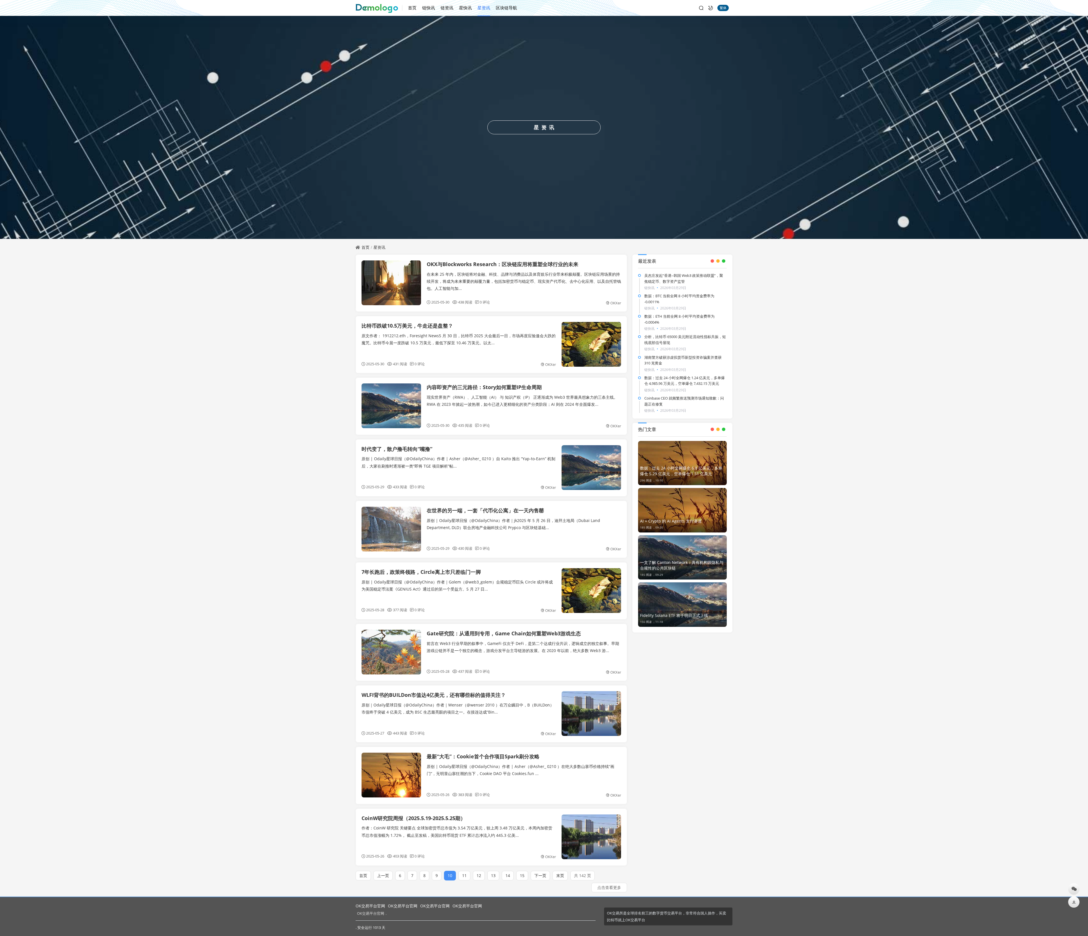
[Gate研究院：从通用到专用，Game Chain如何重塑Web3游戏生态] (391, 652)
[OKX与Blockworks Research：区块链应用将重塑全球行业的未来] (391, 282)
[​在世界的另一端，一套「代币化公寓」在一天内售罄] (391, 529)
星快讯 (465, 7)
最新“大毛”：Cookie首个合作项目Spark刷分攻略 (483, 756)
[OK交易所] (379, 8)
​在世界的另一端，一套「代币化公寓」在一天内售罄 (485, 510)
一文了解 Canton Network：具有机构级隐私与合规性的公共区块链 (681, 565)
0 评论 (485, 302)
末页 (560, 875)
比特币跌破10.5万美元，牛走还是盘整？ (407, 325)
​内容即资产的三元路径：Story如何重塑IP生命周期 (484, 387)
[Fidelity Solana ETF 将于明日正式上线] (682, 604)
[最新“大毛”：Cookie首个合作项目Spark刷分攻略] (391, 775)
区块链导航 (506, 7)
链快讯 (428, 7)
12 (479, 875)
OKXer (615, 302)
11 (464, 875)
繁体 (723, 7)
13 (493, 875)
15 (522, 875)
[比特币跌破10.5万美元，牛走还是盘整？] (591, 344)
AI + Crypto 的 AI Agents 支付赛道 (671, 521)
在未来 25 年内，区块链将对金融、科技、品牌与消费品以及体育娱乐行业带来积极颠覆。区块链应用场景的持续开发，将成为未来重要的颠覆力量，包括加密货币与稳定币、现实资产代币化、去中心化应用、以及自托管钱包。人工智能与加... (524, 281)
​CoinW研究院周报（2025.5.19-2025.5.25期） (414, 818)
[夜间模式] (710, 7)
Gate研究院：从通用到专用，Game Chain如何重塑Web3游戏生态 (504, 633)
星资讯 (483, 7)
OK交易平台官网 (370, 906)
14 (507, 875)
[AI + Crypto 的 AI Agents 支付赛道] (682, 510)
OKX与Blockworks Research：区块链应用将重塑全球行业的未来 (502, 264)
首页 (412, 7)
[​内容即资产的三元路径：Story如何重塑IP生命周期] (391, 405)
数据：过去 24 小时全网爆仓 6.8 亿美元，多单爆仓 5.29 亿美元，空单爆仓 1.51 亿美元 (681, 470)
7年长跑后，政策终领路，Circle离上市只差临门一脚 (421, 571)
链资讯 (447, 7)
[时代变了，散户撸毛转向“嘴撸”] (591, 467)
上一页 (383, 875)
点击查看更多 (609, 887)
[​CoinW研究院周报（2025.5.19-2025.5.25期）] (591, 836)
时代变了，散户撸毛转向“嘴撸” (397, 448)
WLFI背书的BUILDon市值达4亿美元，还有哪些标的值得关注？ (434, 694)
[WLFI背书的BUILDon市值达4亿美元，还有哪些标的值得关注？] (591, 713)
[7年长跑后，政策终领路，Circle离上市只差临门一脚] (591, 590)
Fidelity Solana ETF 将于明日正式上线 (674, 615)
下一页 (540, 875)
